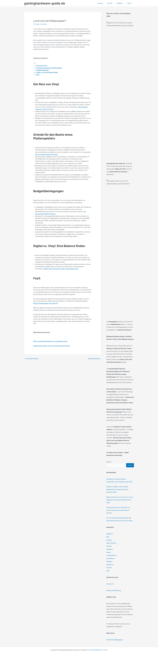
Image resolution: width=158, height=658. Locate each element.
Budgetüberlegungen (43, 70)
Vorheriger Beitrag (31, 358)
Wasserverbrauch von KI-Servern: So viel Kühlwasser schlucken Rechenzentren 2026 (119, 499)
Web (107, 571)
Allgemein (109, 534)
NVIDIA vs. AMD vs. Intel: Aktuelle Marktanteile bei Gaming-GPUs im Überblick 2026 (117, 489)
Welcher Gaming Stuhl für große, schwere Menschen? (61, 269)
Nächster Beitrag (94, 358)
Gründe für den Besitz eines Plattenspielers (49, 68)
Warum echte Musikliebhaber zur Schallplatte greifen (50, 341)
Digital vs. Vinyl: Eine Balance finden (47, 72)
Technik (36, 24)
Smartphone (110, 558)
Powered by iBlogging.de (114, 640)
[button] (103, 3)
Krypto (108, 552)
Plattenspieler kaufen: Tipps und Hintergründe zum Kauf (51, 346)
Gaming (108, 546)
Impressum (110, 584)
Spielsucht (109, 564)
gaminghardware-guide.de (44, 3)
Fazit (37, 74)
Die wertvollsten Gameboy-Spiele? (46, 154)
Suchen (108, 462)
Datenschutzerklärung (113, 590)
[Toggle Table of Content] (34, 63)
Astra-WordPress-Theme (99, 650)
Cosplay (109, 540)
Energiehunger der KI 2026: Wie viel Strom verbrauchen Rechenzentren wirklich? (118, 510)
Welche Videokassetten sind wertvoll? (45, 303)
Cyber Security (111, 543)
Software (109, 561)
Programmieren (111, 555)
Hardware (109, 549)
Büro (108, 537)
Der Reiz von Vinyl (41, 65)
